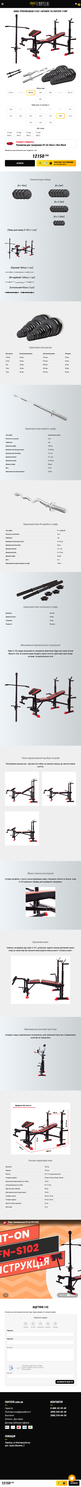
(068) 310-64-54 (58, 1415)
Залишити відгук (65, 1382)
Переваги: (10, 1330)
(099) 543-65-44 (58, 1411)
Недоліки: (10, 1339)
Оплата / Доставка (14, 1419)
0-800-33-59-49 (58, 1408)
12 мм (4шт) (37, 134)
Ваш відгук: (10, 1347)
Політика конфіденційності (18, 1411)
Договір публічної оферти (17, 1422)
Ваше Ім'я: (9, 1373)
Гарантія (9, 1408)
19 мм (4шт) (18, 134)
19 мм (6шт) (9, 134)
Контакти (9, 1415)
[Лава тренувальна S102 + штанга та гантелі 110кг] (40, 49)
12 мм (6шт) (28, 134)
